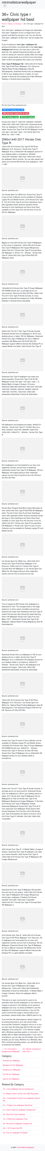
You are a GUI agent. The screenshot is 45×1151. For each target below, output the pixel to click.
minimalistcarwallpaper (19, 2)
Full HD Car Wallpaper (11, 1074)
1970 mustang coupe (10, 117)
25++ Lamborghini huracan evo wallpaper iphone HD (21, 1099)
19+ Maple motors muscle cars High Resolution (21, 1093)
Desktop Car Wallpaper (11, 1069)
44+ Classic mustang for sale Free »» (32, 1050)
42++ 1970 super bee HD (12, 1128)
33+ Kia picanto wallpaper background (17, 1123)
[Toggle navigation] (5, 5)
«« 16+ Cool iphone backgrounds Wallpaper (11, 1050)
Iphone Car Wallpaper (11, 1079)
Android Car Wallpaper (11, 1060)
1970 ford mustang (27, 117)
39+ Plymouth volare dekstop (14, 1114)
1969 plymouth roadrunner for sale (15, 113)
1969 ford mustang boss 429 (13, 110)
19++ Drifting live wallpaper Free (15, 1119)
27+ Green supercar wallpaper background (19, 1110)
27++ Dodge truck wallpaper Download (17, 1105)
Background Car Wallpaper (13, 1065)
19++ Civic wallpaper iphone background (18, 1089)
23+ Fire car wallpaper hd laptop (15, 1132)
